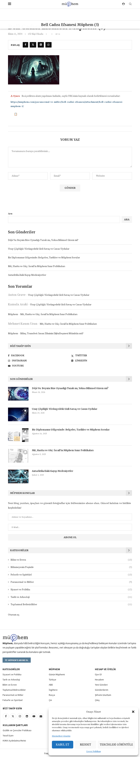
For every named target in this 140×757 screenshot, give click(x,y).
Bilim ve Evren (71, 559)
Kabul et (62, 744)
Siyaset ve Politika (71, 589)
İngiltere (53, 690)
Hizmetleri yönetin (61, 736)
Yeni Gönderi (101, 684)
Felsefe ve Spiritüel (71, 574)
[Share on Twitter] (33, 45)
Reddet (85, 744)
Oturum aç (13, 614)
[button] (133, 711)
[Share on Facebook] (25, 45)
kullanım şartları (15, 725)
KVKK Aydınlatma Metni (14, 740)
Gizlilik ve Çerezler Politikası (17, 730)
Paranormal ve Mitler (71, 582)
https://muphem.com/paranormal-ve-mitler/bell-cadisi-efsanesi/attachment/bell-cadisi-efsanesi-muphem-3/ (67, 104)
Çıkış (97, 700)
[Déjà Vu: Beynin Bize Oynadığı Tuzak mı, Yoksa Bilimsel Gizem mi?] (18, 394)
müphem (54, 669)
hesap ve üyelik (105, 669)
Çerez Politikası (93, 751)
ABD (51, 684)
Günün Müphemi (57, 674)
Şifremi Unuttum (103, 695)
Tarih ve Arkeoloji (71, 597)
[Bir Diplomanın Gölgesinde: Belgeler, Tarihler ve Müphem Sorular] (18, 435)
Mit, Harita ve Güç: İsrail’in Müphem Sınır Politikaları (36, 266)
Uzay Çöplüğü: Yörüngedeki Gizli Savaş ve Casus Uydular (38, 248)
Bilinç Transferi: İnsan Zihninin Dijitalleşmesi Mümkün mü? (51, 333)
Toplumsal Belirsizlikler (71, 604)
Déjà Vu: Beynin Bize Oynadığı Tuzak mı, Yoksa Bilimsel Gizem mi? (43, 240)
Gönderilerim (101, 690)
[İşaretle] (25, 390)
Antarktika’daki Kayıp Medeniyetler (27, 275)
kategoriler (11, 669)
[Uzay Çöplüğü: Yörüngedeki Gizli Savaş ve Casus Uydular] (18, 414)
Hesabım (99, 679)
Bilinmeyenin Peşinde (71, 567)
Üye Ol (98, 674)
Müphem (13, 314)
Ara (10, 213)
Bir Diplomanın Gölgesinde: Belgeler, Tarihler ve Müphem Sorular (44, 257)
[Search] (130, 4)
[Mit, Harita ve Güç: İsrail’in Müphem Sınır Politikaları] (18, 456)
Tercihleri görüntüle (116, 744)
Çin (50, 700)
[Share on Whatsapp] (48, 45)
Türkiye (52, 679)
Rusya (52, 695)
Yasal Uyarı (8, 735)
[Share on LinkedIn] (41, 45)
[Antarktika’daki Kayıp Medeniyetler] (18, 476)
